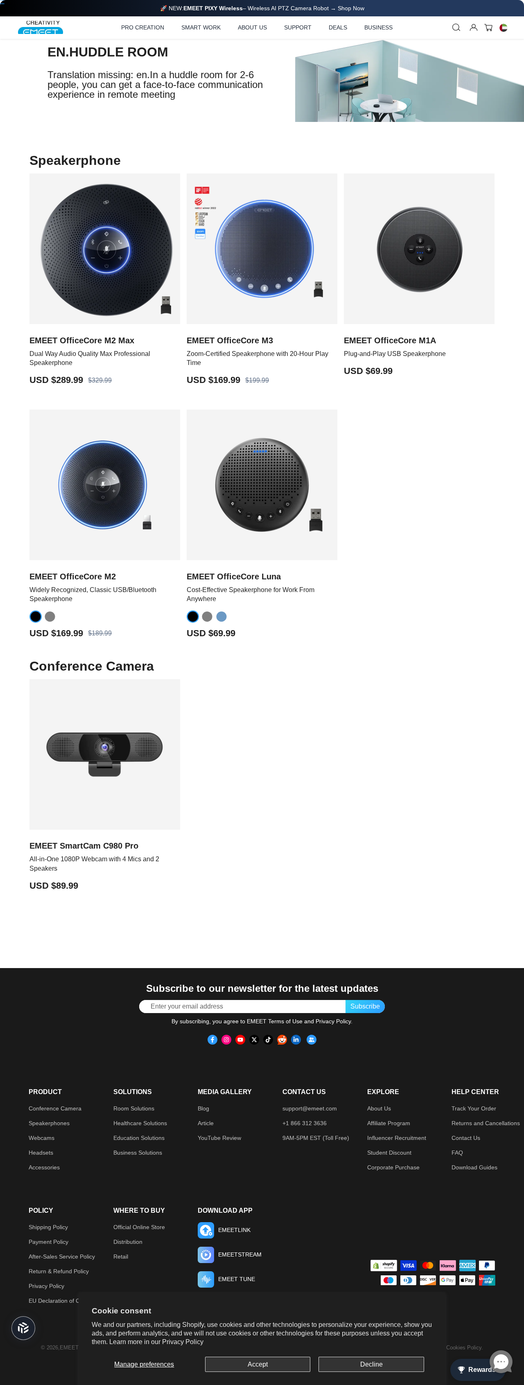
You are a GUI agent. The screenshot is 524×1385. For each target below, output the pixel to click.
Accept (258, 1364)
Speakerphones (49, 1123)
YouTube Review (219, 1138)
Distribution (127, 1242)
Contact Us (466, 1138)
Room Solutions (133, 1108)
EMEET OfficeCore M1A (390, 340)
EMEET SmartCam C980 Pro (83, 845)
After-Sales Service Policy (62, 1256)
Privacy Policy (182, 1341)
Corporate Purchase (393, 1167)
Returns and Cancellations (486, 1123)
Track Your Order (474, 1108)
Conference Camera (55, 1108)
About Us (379, 1108)
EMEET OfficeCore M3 (230, 340)
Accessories (44, 1167)
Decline (371, 1364)
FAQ (457, 1152)
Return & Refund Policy (59, 1271)
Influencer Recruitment (396, 1138)
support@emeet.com (309, 1108)
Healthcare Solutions (140, 1123)
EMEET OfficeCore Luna (234, 576)
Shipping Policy (48, 1227)
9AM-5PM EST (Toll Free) (315, 1138)
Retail (120, 1256)
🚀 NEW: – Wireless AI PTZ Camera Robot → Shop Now (262, 8)
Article (206, 1123)
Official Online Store (139, 1227)
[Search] (456, 27)
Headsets (41, 1152)
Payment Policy (48, 1242)
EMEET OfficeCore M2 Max (81, 340)
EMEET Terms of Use (275, 1021)
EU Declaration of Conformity (66, 1300)
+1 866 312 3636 (304, 1123)
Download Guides (474, 1167)
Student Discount (389, 1152)
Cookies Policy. (464, 1347)
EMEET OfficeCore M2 (72, 576)
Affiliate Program (388, 1123)
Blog (203, 1108)
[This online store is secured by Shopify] (383, 1265)
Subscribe (365, 1006)
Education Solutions (139, 1138)
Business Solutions (137, 1152)
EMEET (69, 1347)
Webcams (41, 1138)
